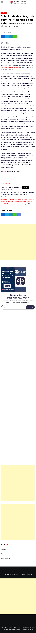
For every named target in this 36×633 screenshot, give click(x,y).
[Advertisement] (18, 242)
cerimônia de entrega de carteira (10, 67)
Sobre (3, 554)
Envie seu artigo (5, 558)
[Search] (34, 2)
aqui (5, 171)
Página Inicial (5, 549)
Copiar (26, 187)
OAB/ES (7, 183)
